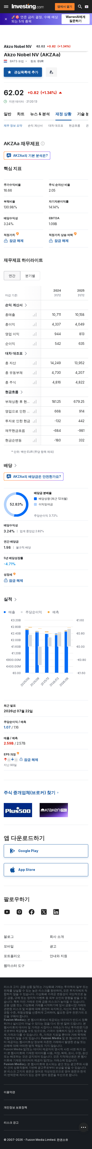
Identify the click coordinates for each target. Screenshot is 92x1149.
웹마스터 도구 (14, 966)
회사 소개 (57, 937)
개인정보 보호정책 (15, 1107)
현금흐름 (74, 125)
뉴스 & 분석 (40, 113)
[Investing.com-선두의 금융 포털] (28, 6)
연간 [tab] (12, 276)
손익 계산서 (35, 125)
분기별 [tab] (30, 276)
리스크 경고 (11, 1122)
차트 (21, 113)
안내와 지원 (58, 956)
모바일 (9, 946)
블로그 (9, 937)
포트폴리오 (12, 956)
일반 (7, 113)
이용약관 (9, 1092)
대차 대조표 (55, 125)
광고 (53, 946)
